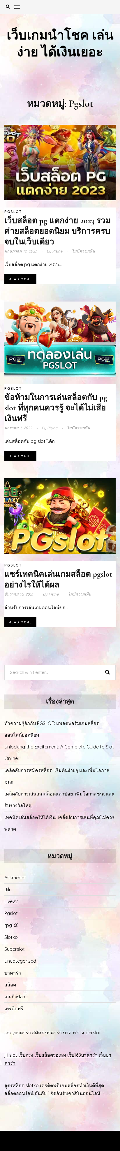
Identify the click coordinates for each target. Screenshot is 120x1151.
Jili (7, 889)
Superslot (14, 949)
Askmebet (15, 878)
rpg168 (11, 925)
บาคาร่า (12, 973)
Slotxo (11, 937)
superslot (91, 1032)
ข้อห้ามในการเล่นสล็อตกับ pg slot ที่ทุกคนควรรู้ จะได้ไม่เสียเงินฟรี (55, 407)
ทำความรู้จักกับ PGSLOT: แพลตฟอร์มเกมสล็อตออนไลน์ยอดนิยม (51, 729)
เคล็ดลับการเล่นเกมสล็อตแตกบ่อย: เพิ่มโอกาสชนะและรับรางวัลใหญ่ (59, 799)
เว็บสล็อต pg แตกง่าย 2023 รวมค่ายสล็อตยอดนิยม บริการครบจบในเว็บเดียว (57, 231)
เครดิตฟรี (13, 1008)
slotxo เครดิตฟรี (42, 1085)
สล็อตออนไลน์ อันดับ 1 (27, 1093)
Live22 (11, 901)
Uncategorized (20, 961)
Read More (20, 279)
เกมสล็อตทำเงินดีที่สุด (82, 1085)
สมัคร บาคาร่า (47, 1032)
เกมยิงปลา (14, 997)
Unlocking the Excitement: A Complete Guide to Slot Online (59, 752)
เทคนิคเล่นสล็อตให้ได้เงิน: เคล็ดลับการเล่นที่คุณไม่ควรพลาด (59, 823)
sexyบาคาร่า (17, 1032)
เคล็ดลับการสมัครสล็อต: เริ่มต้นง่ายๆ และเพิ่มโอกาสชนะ (57, 776)
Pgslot (13, 212)
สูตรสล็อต (14, 1085)
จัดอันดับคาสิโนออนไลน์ (75, 1093)
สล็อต (10, 985)
